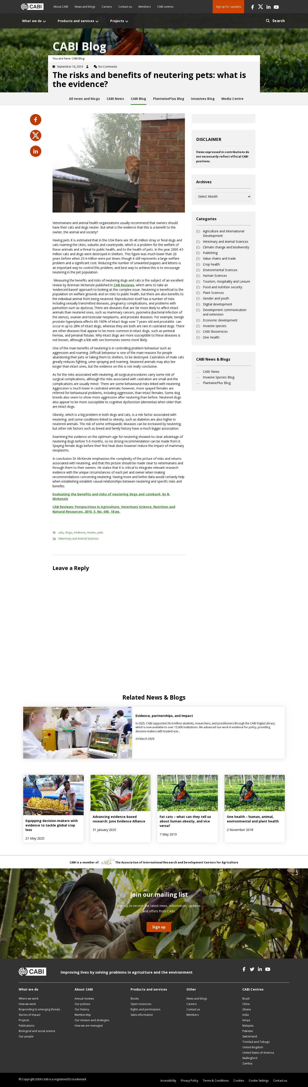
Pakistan (247, 1031)
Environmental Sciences (220, 270)
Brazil (246, 998)
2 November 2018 (240, 830)
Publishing (210, 253)
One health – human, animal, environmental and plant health (253, 819)
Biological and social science (37, 1031)
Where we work (28, 998)
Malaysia (247, 1026)
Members (144, 7)
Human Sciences (215, 275)
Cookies (238, 1080)
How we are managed (89, 1026)
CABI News (211, 371)
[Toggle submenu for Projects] (126, 21)
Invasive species (214, 326)
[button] (253, 7)
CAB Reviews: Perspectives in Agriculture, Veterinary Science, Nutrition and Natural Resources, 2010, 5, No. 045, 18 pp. (114, 509)
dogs (68, 532)
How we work (27, 1004)
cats (60, 532)
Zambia (247, 1063)
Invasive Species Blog (218, 377)
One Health (211, 337)
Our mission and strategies (92, 1020)
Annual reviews (84, 998)
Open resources (141, 1004)
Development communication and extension (224, 312)
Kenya (246, 1020)
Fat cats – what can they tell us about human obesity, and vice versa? (185, 821)
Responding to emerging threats (39, 1009)
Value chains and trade (219, 258)
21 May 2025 (34, 838)
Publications (26, 1026)
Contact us (125, 7)
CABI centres (165, 7)
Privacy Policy (189, 1080)
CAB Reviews (124, 285)
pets (100, 532)
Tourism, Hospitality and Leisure (226, 281)
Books (135, 998)
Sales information (142, 1015)
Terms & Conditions (216, 1080)
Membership (83, 1015)
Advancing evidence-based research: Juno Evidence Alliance (119, 819)
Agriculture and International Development (223, 233)
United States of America (258, 1053)
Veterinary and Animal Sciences (78, 538)
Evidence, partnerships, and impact (165, 716)
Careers (107, 7)
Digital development (217, 304)
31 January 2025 (104, 830)
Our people (26, 1036)
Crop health (211, 264)
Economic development (220, 320)
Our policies (82, 1004)
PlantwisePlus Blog (217, 383)
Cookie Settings (259, 1080)
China (246, 1004)
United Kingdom (252, 1047)
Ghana (246, 1009)
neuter (91, 532)
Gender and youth (216, 298)
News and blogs (85, 7)
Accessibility (168, 1080)
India (245, 1015)
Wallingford (249, 1058)
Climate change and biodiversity (226, 247)
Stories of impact (29, 1015)
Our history (82, 1009)
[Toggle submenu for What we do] (44, 21)
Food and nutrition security (222, 287)
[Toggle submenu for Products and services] (97, 21)
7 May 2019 (168, 834)
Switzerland (249, 1036)
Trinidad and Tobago (256, 1042)
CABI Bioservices (215, 331)
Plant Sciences (213, 293)
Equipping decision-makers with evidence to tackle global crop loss (51, 825)
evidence (79, 532)
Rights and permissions (145, 1009)
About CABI (60, 7)
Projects (24, 1020)
